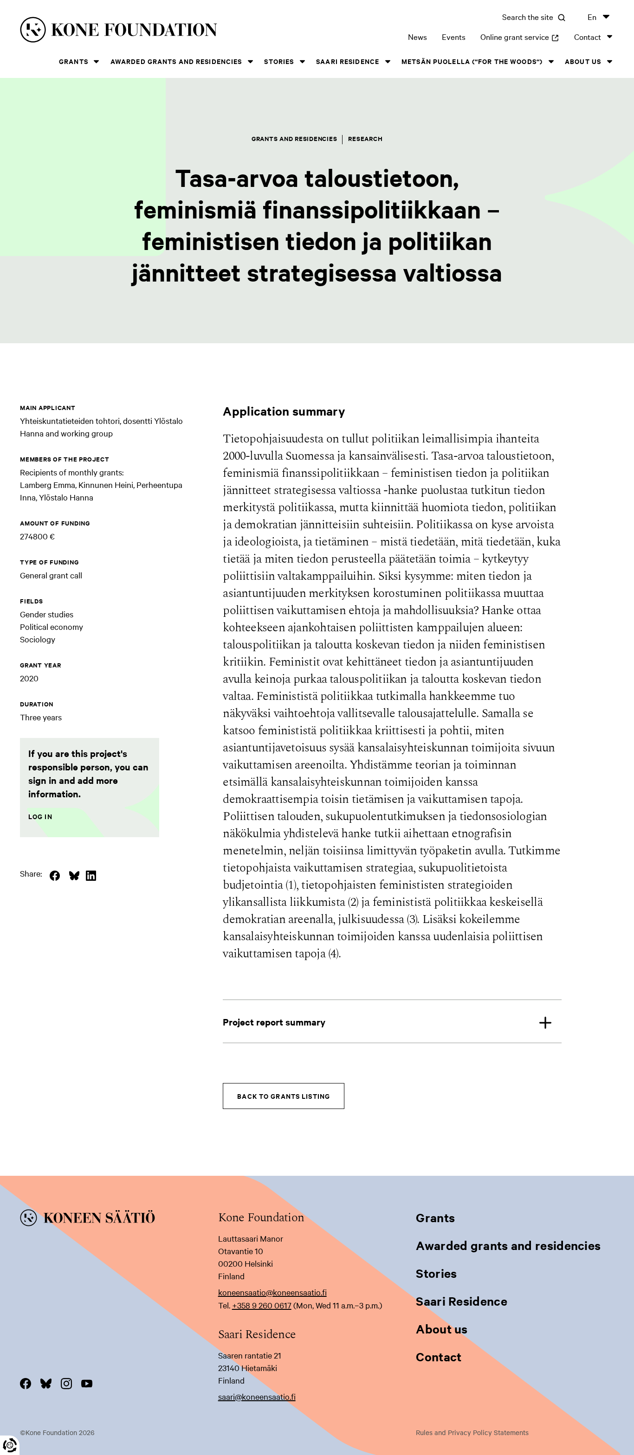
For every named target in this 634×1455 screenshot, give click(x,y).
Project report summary (274, 1021)
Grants (73, 61)
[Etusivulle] (148, 31)
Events (454, 36)
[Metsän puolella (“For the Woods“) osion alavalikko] (551, 61)
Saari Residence (347, 61)
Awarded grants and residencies (176, 61)
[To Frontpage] (119, 1219)
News (417, 36)
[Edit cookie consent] (9, 1445)
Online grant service (519, 36)
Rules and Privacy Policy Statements (472, 1432)
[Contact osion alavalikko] (609, 36)
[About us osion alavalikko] (609, 61)
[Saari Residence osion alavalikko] (387, 61)
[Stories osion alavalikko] (302, 61)
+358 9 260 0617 (261, 1305)
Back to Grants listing (283, 1096)
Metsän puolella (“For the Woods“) (472, 61)
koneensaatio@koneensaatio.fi (272, 1292)
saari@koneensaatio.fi (257, 1396)
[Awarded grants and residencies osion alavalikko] (250, 61)
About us (583, 61)
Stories (279, 61)
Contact (587, 36)
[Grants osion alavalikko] (96, 61)
